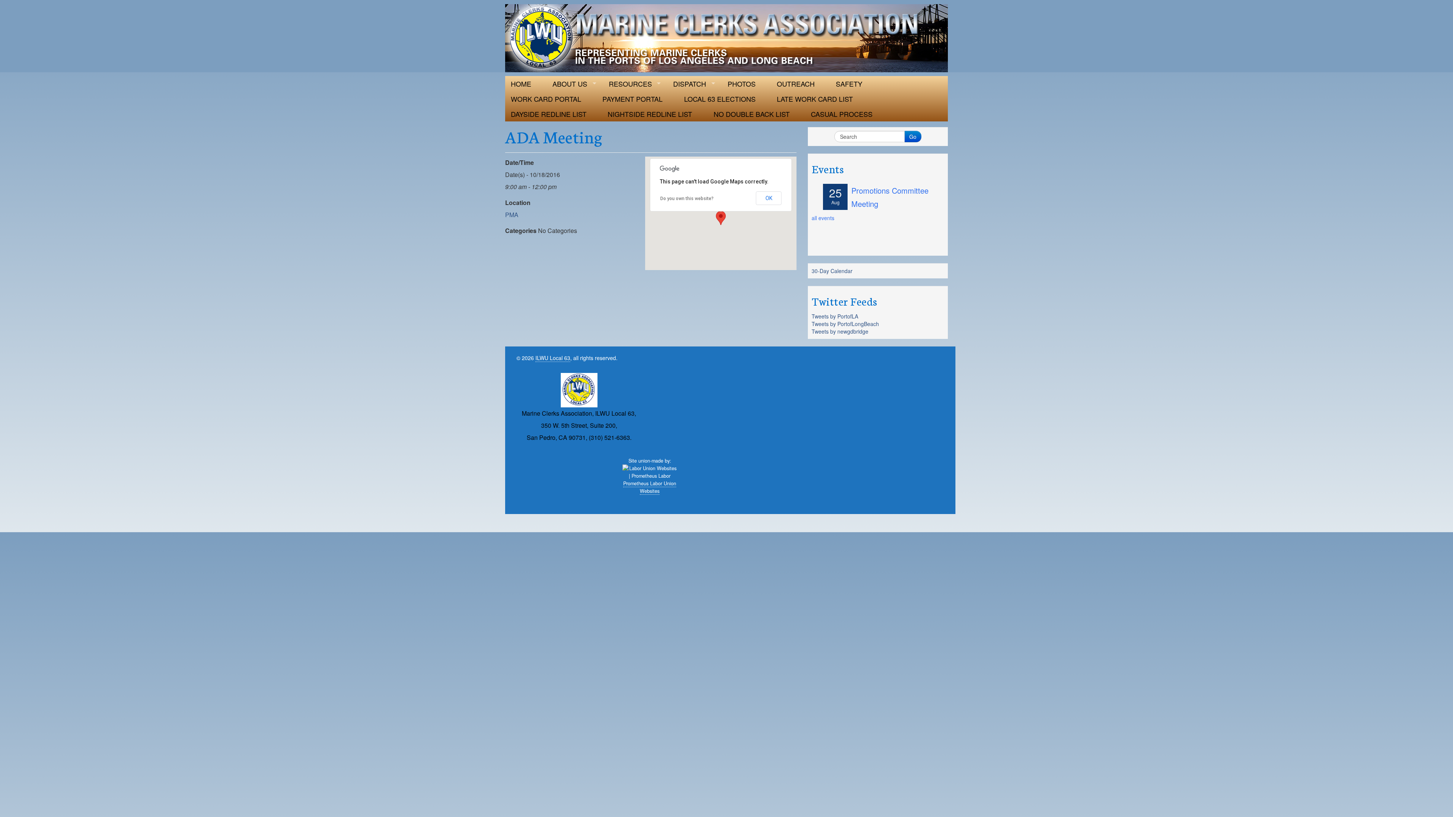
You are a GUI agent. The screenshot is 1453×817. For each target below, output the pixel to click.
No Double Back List (752, 114)
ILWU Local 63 (552, 358)
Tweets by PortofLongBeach (845, 324)
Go (912, 136)
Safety (849, 84)
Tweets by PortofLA (835, 316)
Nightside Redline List (650, 114)
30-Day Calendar (832, 271)
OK (768, 198)
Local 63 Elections (720, 99)
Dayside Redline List (548, 114)
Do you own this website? (687, 198)
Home (521, 84)
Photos (742, 84)
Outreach (796, 84)
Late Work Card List (815, 99)
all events (823, 218)
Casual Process (842, 114)
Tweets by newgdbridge (840, 331)
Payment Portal (632, 99)
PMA (511, 214)
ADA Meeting (553, 136)
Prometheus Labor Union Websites (649, 487)
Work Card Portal (546, 99)
